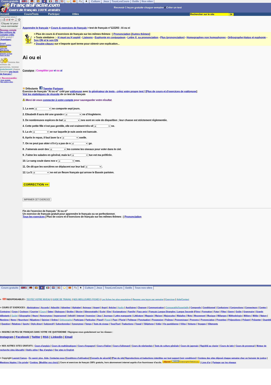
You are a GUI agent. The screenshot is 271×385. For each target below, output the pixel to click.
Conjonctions (236, 307)
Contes (262, 307)
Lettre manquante (122, 316)
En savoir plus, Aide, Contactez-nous (47, 358)
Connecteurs (251, 307)
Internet (80, 316)
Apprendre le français (35, 28)
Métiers (247, 316)
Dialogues (60, 311)
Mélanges (222, 316)
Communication (156, 307)
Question (5, 324)
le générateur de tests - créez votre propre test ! (117, 91)
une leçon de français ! (9, 72)
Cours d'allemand (121, 346)
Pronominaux (181, 320)
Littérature (138, 316)
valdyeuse (76, 91)
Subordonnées (63, 324)
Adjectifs (55, 307)
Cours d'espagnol (86, 346)
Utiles (75, 14)
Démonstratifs (91, 311)
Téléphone (148, 324)
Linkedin (57, 337)
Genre (231, 311)
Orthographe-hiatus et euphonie (247, 37)
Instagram (6, 337)
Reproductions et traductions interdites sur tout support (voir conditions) (160, 358)
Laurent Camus (19, 358)
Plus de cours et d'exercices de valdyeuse (171, 91)
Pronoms (194, 320)
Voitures (192, 324)
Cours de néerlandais (142, 346)
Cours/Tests (31, 14)
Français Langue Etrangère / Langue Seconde (171, 311)
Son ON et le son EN (46, 40)
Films (197, 311)
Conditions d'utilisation (77, 358)
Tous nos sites (143, 287)
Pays (115, 320)
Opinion (45, 320)
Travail (138, 324)
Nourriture (23, 320)
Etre (109, 311)
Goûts (239, 311)
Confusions (222, 307)
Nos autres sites (6, 82)
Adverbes (65, 307)
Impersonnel (60, 316)
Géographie (24, 316)
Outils (128, 287)
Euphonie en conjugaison (110, 37)
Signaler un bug (6, 53)
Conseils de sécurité (100, 358)
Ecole (102, 311)
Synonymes (77, 324)
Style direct (36, 324)
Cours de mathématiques (64, 346)
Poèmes (169, 320)
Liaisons (87, 37)
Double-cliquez (45, 43)
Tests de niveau (101, 324)
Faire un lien (5, 55)
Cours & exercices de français (69, 28)
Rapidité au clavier (209, 346)
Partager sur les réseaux (224, 362)
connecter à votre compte (58, 100)
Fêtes (223, 311)
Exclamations (119, 311)
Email (68, 337)
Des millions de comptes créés (8, 32)
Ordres (54, 320)
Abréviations (33, 307)
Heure (35, 316)
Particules (90, 320)
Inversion (90, 316)
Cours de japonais (189, 346)
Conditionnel (209, 307)
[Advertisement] (147, 249)
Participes (79, 320)
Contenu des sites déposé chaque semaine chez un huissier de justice (232, 358)
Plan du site (4, 50)
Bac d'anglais (46, 350)
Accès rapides (5, 45)
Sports (26, 324)
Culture (89, 287)
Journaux (108, 316)
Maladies (181, 316)
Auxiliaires (131, 307)
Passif (100, 320)
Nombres (4, 320)
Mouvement (199, 316)
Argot (104, 307)
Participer (54, 14)
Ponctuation (144, 320)
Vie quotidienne (170, 324)
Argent (96, 307)
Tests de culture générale (166, 346)
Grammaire (248, 311)
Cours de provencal (245, 346)
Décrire (79, 311)
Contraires (5, 311)
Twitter (35, 337)
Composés (196, 307)
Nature (263, 316)
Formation (207, 311)
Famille (131, 311)
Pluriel (122, 320)
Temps (88, 324)
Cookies (34, 362)
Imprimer (3, 47)
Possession (157, 320)
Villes (183, 324)
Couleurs (24, 311)
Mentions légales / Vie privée (14, 362)
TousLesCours (113, 287)
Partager (58, 88)
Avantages (6, 39)
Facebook (22, 337)
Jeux (99, 287)
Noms (13, 320)
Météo (255, 316)
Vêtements (213, 324)
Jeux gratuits (5, 80)
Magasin (149, 316)
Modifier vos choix (49, 362)
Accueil (4, 14)
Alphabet (76, 307)
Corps (15, 311)
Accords (45, 307)
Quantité (267, 320)
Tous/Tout (115, 324)
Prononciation (122, 34)
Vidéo (158, 324)
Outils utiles (32, 350)
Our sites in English (64, 350)
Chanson (142, 307)
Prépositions (234, 320)
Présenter (256, 320)
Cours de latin (227, 346)
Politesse (132, 320)
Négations (35, 320)
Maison (158, 316)
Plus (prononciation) (172, 37)
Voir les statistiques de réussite (41, 94)
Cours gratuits (9, 287)
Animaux (87, 307)
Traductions (127, 324)
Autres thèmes (140, 34)
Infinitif (71, 316)
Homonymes (46, 316)
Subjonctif (49, 324)
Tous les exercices (34, 216)
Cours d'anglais (42, 346)
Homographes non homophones (206, 37)
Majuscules (169, 316)
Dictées (70, 311)
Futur (216, 311)
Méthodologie (235, 316)
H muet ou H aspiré (69, 37)
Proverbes (221, 320)
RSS (46, 337)
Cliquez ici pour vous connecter (9, 24)
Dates (50, 311)
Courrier (34, 311)
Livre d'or (3, 48)
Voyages (202, 324)
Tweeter (47, 88)
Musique (211, 316)
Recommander (5, 52)
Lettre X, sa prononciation (143, 37)
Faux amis (142, 311)
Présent (246, 320)
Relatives (16, 324)
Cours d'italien (104, 346)
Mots (189, 316)
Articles (112, 307)
